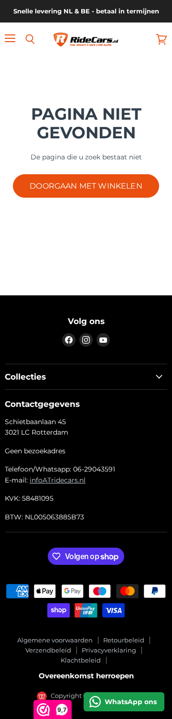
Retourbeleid (123, 640)
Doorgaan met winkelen (86, 186)
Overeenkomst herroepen (86, 675)
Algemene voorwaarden (55, 640)
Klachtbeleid (81, 660)
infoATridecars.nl (58, 480)
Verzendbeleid (48, 650)
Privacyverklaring (109, 650)
